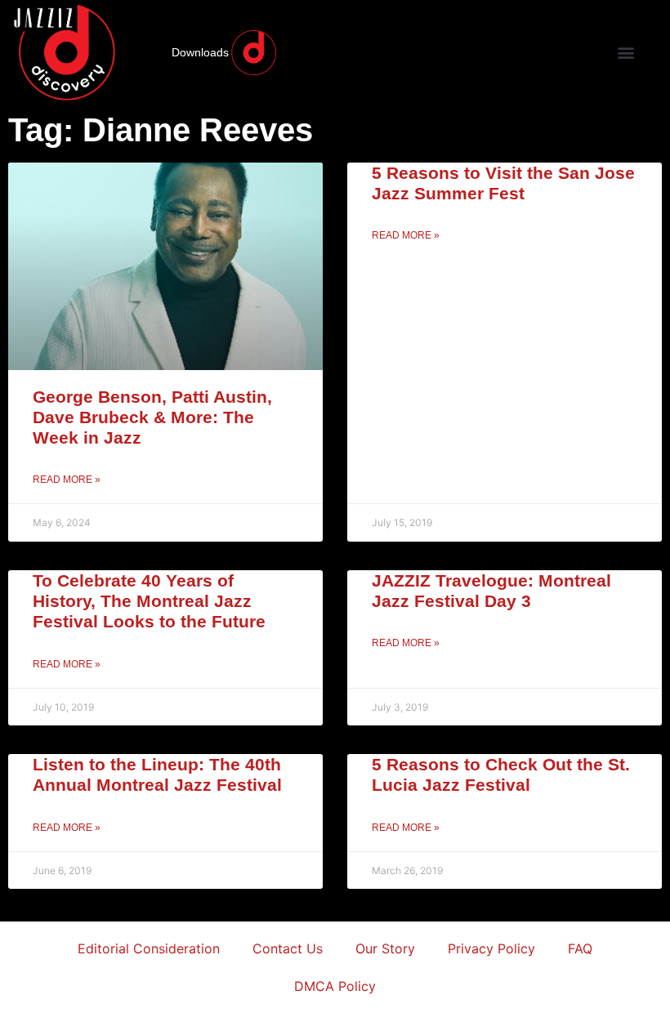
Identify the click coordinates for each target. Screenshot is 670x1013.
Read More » (66, 479)
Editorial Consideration (149, 948)
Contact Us (287, 948)
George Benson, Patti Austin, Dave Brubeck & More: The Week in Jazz (152, 417)
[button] (625, 52)
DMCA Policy (335, 986)
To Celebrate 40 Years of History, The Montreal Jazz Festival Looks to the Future (149, 601)
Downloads (200, 52)
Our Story (385, 948)
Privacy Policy (491, 948)
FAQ (580, 948)
